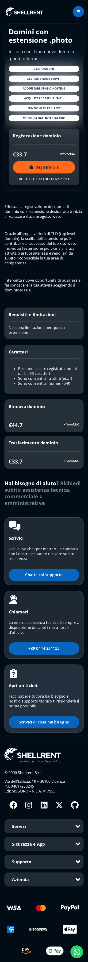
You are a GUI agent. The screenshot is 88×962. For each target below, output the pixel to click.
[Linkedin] (44, 805)
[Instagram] (29, 805)
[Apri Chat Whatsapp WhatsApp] (76, 951)
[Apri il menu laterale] (78, 11)
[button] (44, 69)
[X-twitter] (59, 805)
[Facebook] (13, 805)
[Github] (75, 805)
